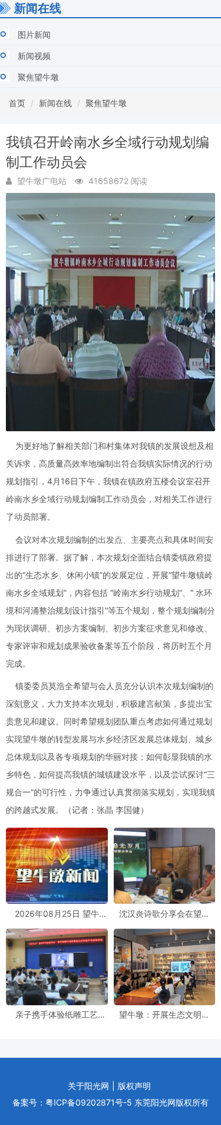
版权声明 (134, 1086)
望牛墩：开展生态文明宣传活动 (164, 1014)
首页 (17, 103)
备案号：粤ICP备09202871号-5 (72, 1102)
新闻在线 (55, 103)
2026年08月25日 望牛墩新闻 (57, 913)
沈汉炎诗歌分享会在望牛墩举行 (164, 913)
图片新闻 (34, 34)
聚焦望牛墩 (38, 77)
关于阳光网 (88, 1086)
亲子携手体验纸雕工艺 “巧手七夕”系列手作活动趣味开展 (56, 1014)
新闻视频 (34, 56)
